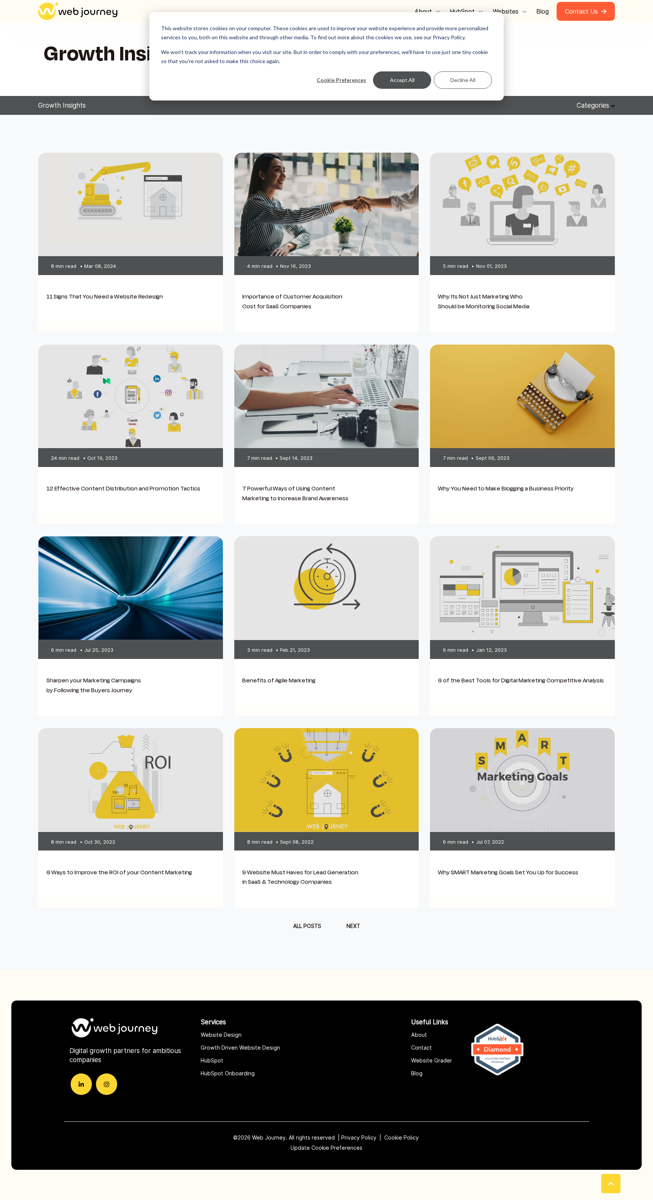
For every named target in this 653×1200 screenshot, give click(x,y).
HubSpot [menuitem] (212, 1060)
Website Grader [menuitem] (431, 1060)
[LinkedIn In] (81, 1084)
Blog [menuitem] (416, 1073)
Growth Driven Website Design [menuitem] (240, 1047)
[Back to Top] (611, 1183)
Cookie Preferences (341, 80)
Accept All (402, 80)
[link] (79, 11)
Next (353, 926)
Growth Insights (62, 105)
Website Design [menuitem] (221, 1034)
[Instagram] (106, 1084)
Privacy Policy (358, 1137)
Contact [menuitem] (421, 1047)
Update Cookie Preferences (326, 1147)
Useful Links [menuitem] (429, 1022)
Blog (542, 11)
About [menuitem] (419, 1034)
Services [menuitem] (213, 1022)
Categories (594, 105)
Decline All (462, 80)
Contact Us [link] (581, 11)
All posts (307, 926)
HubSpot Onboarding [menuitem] (228, 1073)
